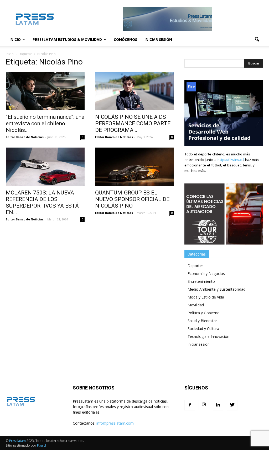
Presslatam (17, 440)
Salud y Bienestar (202, 320)
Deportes (196, 265)
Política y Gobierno (204, 312)
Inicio (15, 39)
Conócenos (125, 39)
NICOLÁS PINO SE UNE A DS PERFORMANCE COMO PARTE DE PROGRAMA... (132, 123)
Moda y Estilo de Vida (206, 297)
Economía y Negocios (206, 273)
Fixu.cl (41, 445)
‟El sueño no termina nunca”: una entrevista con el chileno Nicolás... (45, 123)
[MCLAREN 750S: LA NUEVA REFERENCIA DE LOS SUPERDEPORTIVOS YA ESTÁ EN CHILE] (45, 167)
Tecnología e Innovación (208, 336)
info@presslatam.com (115, 423)
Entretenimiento (201, 281)
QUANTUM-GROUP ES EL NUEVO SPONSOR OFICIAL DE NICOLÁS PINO (132, 199)
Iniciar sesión (158, 39)
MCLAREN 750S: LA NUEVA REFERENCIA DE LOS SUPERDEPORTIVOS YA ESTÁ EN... (42, 202)
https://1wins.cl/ (230, 159)
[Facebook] (189, 405)
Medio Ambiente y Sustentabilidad (216, 289)
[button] (257, 39)
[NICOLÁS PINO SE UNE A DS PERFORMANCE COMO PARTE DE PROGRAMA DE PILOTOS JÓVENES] (134, 91)
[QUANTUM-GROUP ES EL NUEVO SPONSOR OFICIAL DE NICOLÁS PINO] (134, 167)
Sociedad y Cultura (203, 328)
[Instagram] (204, 405)
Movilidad (196, 304)
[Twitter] (232, 405)
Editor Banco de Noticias (25, 137)
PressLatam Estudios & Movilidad (67, 39)
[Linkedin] (218, 405)
